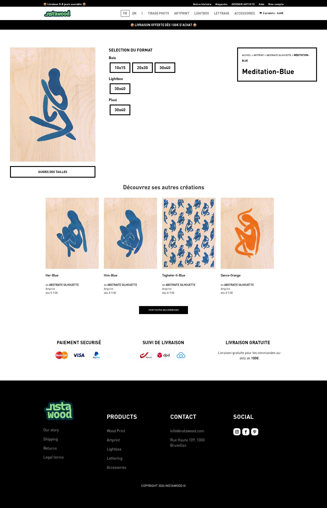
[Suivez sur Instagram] (236, 431)
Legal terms (53, 457)
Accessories (116, 467)
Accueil (246, 55)
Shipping (50, 439)
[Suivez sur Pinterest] (254, 431)
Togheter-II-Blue (173, 275)
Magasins (221, 4)
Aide (261, 4)
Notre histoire (202, 4)
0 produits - (273, 13)
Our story (51, 430)
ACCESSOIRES (244, 13)
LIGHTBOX (201, 13)
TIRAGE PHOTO (158, 13)
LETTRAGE (221, 13)
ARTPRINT (181, 13)
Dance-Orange (230, 275)
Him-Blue (110, 275)
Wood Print (116, 430)
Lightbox (114, 449)
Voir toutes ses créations (164, 310)
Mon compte (276, 4)
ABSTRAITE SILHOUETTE (278, 55)
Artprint (113, 440)
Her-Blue (52, 275)
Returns (50, 448)
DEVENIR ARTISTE (243, 4)
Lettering (114, 458)
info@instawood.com (187, 430)
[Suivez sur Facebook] (245, 431)
